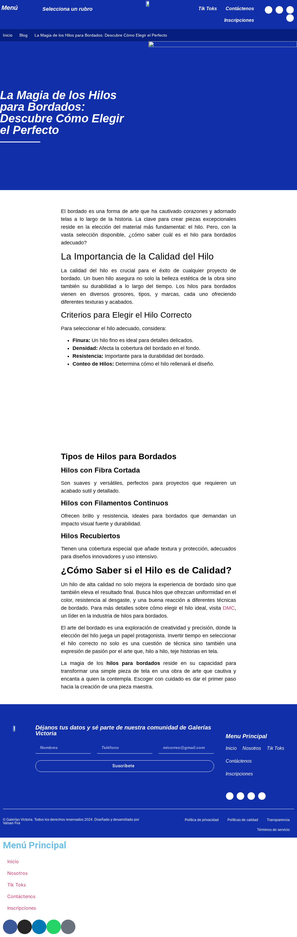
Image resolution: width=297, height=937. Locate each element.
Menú (9, 7)
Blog (23, 35)
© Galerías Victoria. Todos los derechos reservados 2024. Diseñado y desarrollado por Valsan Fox (71, 821)
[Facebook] (269, 10)
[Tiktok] (290, 10)
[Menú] (27, 8)
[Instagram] (279, 10)
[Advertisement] (148, 408)
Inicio (7, 35)
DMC (229, 608)
